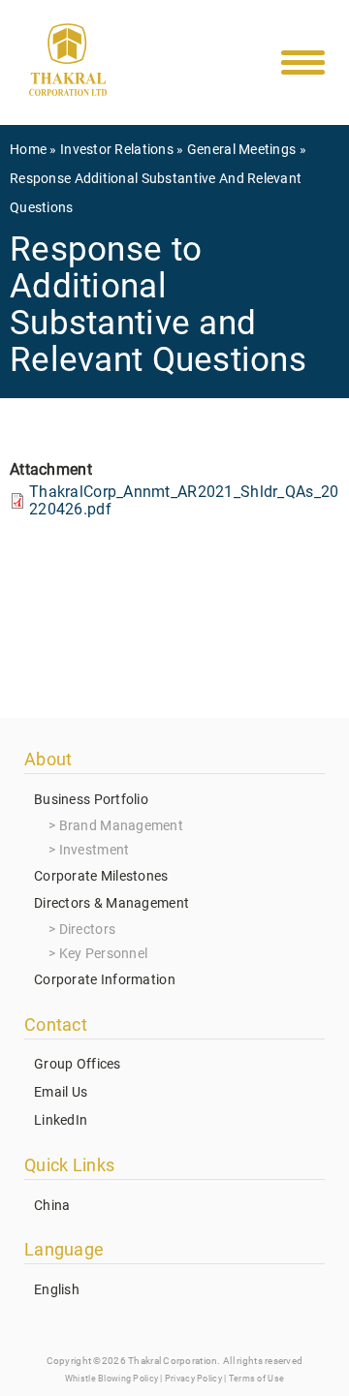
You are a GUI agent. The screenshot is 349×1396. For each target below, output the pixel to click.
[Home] (68, 63)
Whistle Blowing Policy (111, 1378)
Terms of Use (256, 1378)
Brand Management (121, 825)
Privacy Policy (193, 1378)
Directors (87, 929)
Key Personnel (103, 953)
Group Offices (77, 1063)
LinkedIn (60, 1120)
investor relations (117, 149)
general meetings (241, 149)
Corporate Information (104, 979)
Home (28, 149)
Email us (60, 1092)
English (56, 1289)
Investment (94, 849)
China (52, 1205)
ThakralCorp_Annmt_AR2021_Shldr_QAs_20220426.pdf (183, 500)
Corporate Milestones (101, 876)
